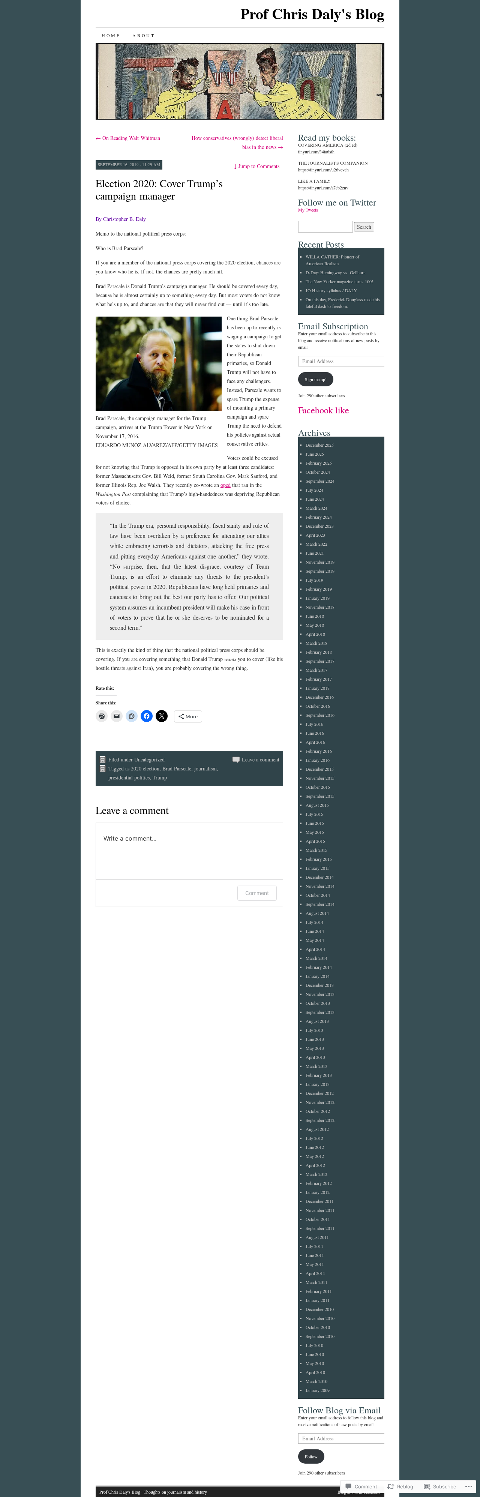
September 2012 (320, 1120)
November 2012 (320, 1102)
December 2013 (320, 985)
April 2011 (315, 1273)
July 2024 (314, 490)
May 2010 (315, 1363)
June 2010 (315, 1354)
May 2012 (315, 1156)
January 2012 (318, 1192)
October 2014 (318, 895)
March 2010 (316, 1381)
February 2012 (319, 1183)
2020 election (145, 768)
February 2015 (319, 859)
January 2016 (318, 760)
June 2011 (315, 1255)
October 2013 (318, 1003)
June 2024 (315, 499)
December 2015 (320, 769)
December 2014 (320, 877)
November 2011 (320, 1210)
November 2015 (320, 778)
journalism (205, 768)
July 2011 (314, 1246)
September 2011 (320, 1228)
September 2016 (320, 715)
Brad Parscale (176, 768)
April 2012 (315, 1165)
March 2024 (316, 508)
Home (111, 35)
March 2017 (316, 670)
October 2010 (318, 1327)
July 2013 (314, 1030)
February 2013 (319, 1075)
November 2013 (320, 994)
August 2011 (317, 1237)
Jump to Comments (256, 166)
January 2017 (318, 688)
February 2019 (319, 589)
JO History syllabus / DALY (331, 290)
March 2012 (316, 1174)
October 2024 (318, 472)
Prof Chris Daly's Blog (312, 13)
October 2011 (318, 1219)
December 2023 (320, 526)
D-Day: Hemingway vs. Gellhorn (336, 272)
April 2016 (315, 742)
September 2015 (320, 796)
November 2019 (320, 562)
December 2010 (320, 1309)
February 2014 (319, 967)
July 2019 (314, 580)
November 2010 (320, 1318)
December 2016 (320, 697)
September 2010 (320, 1336)
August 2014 (317, 913)
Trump (160, 777)
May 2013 (315, 1048)
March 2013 (316, 1066)
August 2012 (317, 1129)
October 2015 (318, 787)
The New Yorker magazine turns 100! (339, 281)
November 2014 (320, 886)
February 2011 (319, 1291)
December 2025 (320, 445)
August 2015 (317, 805)
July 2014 (314, 922)
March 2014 (316, 958)
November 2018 (320, 607)
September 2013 (320, 1012)
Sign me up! (316, 379)
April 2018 (315, 634)
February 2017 (319, 679)
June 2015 (315, 823)
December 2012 (320, 1093)
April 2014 (315, 949)
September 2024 (320, 481)
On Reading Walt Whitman (128, 137)
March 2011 (316, 1282)
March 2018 (316, 643)
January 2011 (318, 1300)
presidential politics (129, 777)
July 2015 (314, 814)
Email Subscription (333, 326)
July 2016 (314, 724)
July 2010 (314, 1345)
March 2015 (316, 850)
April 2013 (315, 1057)
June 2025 (315, 454)
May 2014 (315, 940)
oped (225, 484)
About (143, 35)
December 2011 (320, 1201)
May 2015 (315, 832)
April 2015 (315, 841)
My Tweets (308, 210)
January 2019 (318, 598)
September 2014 (320, 904)
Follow (311, 1456)
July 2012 (314, 1138)
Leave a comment (260, 759)
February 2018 (319, 652)
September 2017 (320, 661)
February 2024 (319, 517)
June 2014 (315, 931)
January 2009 (318, 1390)
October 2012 (318, 1111)
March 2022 (316, 544)
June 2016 (315, 733)
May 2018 (315, 625)
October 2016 (318, 706)
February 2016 (319, 751)
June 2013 (315, 1039)
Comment (257, 893)
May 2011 (315, 1264)
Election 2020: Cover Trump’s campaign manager (159, 189)
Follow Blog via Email (339, 1410)
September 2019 (320, 571)
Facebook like (323, 410)
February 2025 (319, 463)
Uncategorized (149, 759)
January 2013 (318, 1084)
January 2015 (318, 868)
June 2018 (315, 616)
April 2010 (315, 1372)
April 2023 (315, 535)
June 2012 (315, 1147)
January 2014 (318, 976)
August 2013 (317, 1021)
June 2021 (315, 553)
